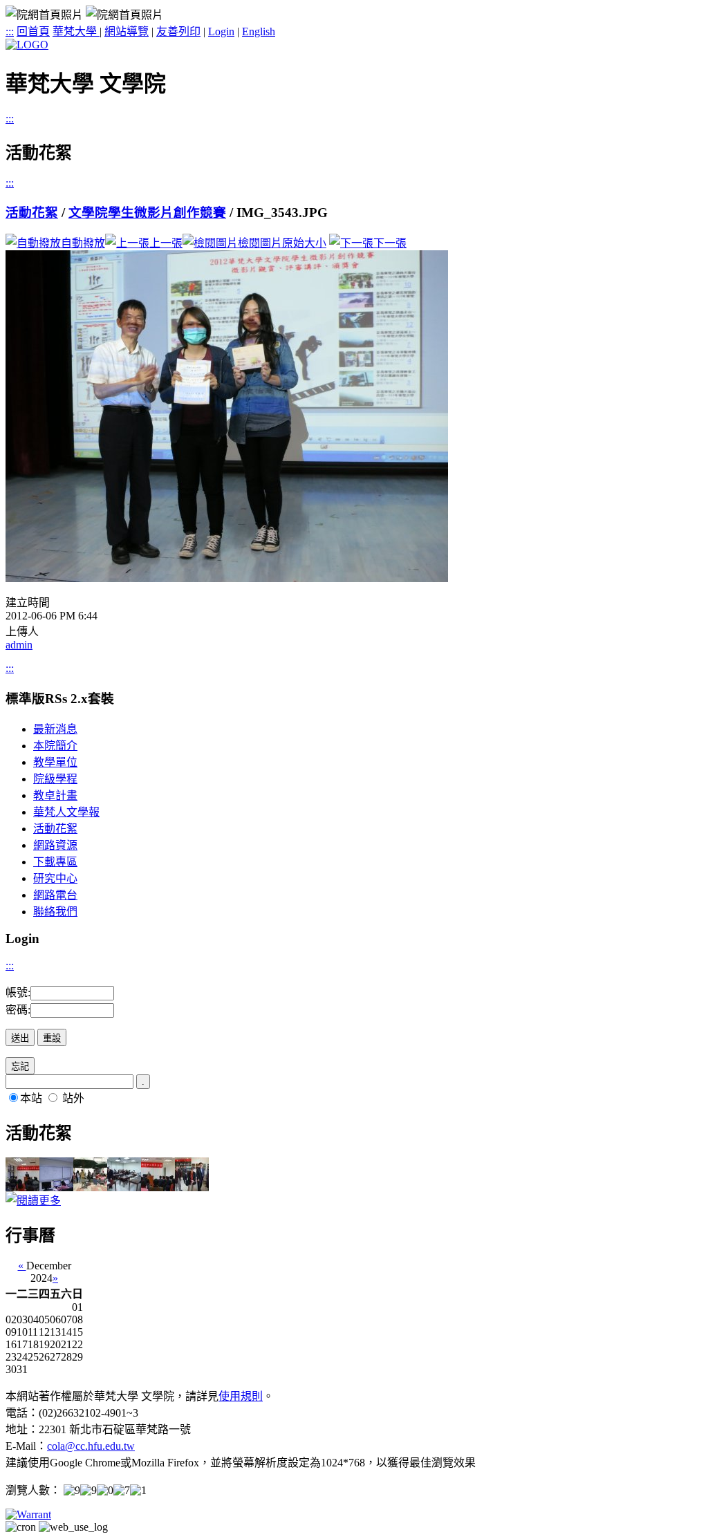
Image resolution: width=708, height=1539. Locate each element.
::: (10, 31)
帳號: (18, 992)
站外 (73, 1098)
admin (19, 645)
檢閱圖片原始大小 (282, 243)
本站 (31, 1098)
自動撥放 (83, 243)
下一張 (390, 243)
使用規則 (240, 1396)
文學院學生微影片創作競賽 (147, 212)
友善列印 (178, 31)
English (258, 31)
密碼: (18, 1010)
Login (221, 31)
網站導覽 (126, 31)
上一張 (166, 243)
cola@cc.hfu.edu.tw (91, 1446)
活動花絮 (32, 212)
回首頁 (33, 31)
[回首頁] (27, 44)
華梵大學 (76, 31)
